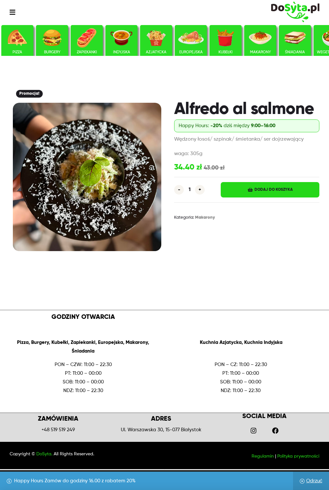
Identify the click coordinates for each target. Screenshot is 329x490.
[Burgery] (52, 38)
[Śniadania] (295, 38)
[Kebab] (87, 38)
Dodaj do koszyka (273, 190)
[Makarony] (260, 38)
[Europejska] (191, 38)
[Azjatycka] (156, 38)
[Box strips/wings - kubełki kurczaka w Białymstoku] (225, 38)
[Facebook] (275, 430)
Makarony (205, 217)
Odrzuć (314, 480)
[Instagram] (253, 430)
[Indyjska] (121, 38)
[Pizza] (17, 38)
